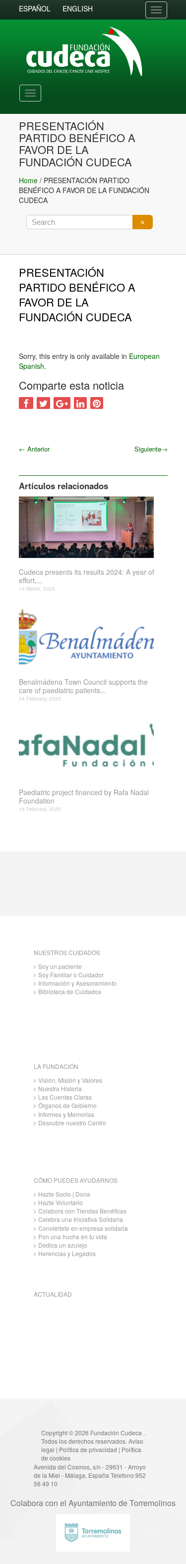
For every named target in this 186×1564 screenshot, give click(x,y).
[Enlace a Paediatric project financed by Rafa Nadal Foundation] (89, 747)
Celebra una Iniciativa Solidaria (80, 1219)
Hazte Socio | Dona (64, 1194)
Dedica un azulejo (62, 1245)
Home (28, 180)
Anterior (34, 449)
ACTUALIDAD (53, 1294)
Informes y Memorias (66, 1114)
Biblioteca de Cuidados (69, 991)
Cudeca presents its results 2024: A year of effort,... (86, 576)
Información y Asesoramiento (77, 983)
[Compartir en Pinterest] (97, 403)
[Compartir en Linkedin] (80, 403)
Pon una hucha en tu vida (72, 1236)
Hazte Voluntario (60, 1202)
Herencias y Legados (67, 1253)
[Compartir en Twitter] (43, 403)
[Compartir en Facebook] (26, 403)
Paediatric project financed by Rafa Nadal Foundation (84, 796)
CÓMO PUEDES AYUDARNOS (76, 1180)
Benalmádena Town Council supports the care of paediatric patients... (83, 686)
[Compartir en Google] (62, 403)
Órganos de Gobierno (67, 1105)
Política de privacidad (88, 1449)
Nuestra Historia (60, 1088)
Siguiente (151, 449)
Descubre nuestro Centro (72, 1122)
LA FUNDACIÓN (56, 1066)
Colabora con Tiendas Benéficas (82, 1211)
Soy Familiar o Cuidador (71, 974)
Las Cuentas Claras (65, 1097)
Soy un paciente (60, 966)
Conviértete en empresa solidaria (83, 1228)
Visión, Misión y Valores (70, 1080)
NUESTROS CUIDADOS (67, 952)
